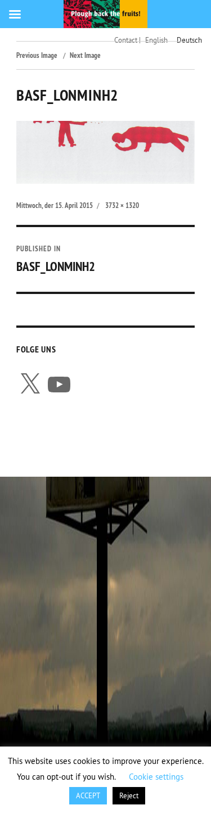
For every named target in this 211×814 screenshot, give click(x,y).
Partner (142, 437)
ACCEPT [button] (88, 795)
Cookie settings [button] (156, 776)
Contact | (127, 39)
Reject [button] (128, 795)
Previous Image (36, 55)
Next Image (85, 55)
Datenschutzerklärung (70, 453)
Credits (93, 437)
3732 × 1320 (122, 205)
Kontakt (42, 437)
